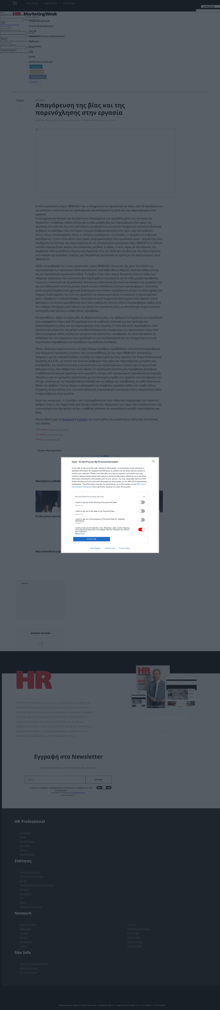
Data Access (110, 548)
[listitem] (110, 496)
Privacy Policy (124, 548)
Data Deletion (95, 548)
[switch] (141, 502)
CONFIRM (91, 539)
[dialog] (110, 505)
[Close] (154, 462)
